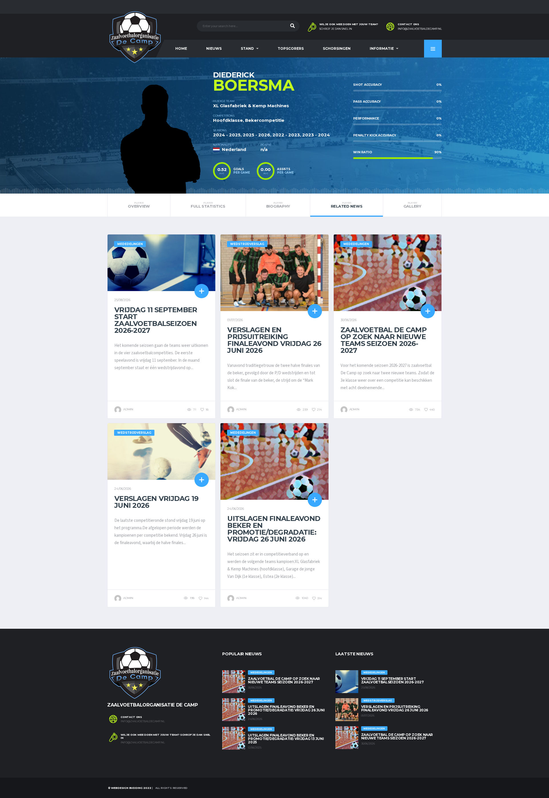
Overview (139, 205)
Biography (278, 205)
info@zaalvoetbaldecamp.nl (420, 28)
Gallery (412, 205)
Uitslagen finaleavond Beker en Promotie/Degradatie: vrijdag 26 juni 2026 (273, 528)
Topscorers (291, 48)
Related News (347, 205)
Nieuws (214, 48)
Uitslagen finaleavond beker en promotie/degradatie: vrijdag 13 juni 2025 (286, 738)
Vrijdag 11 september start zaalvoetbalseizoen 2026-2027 (155, 320)
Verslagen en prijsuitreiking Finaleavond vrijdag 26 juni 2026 (274, 340)
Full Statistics (208, 205)
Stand (247, 48)
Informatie (382, 48)
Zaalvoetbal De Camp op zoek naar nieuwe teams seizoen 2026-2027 (384, 340)
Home (181, 48)
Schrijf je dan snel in (335, 28)
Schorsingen (337, 48)
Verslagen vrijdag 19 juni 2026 (156, 502)
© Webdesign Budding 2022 (129, 787)
